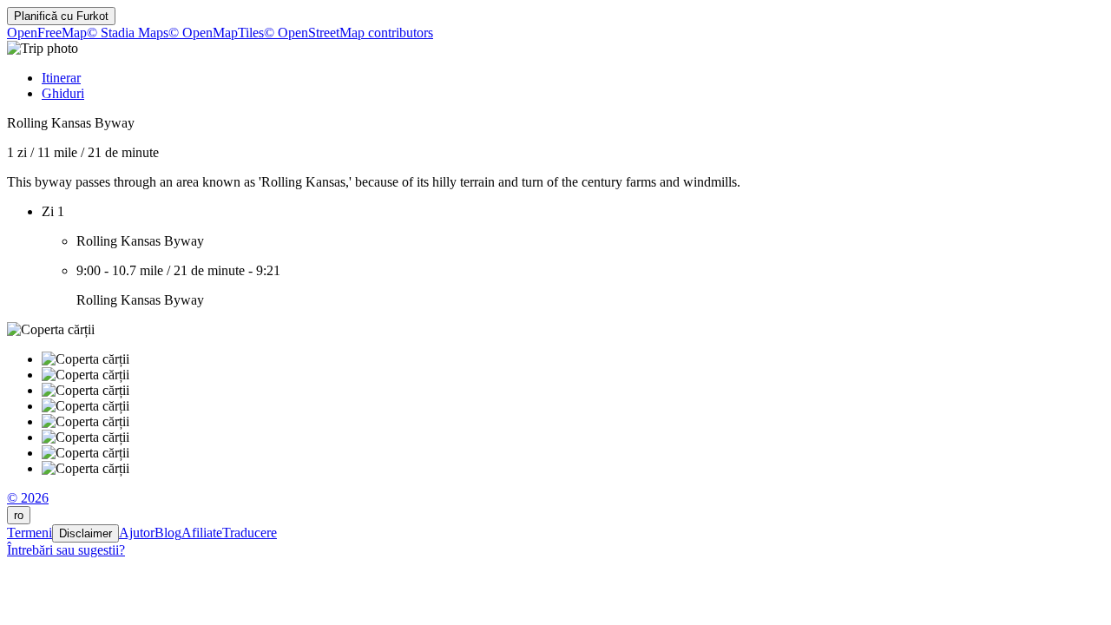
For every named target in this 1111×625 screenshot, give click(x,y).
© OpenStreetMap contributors (348, 32)
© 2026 (28, 497)
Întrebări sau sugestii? (66, 550)
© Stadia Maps (127, 32)
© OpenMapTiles (216, 32)
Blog (167, 532)
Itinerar (61, 77)
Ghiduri (63, 93)
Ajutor (136, 532)
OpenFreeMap (47, 32)
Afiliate (201, 532)
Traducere (249, 532)
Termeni (29, 532)
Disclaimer (85, 533)
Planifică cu (61, 16)
